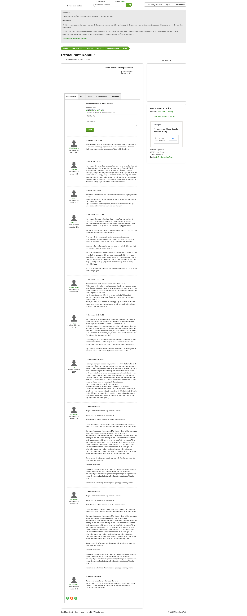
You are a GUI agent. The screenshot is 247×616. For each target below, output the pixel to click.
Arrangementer (102, 96)
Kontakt (89, 612)
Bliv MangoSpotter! (155, 5)
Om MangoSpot (67, 612)
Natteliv (99, 48)
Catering (89, 48)
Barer (125, 48)
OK (173, 138)
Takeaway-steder (112, 48)
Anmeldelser (71, 96)
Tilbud (89, 96)
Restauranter (77, 48)
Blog (76, 612)
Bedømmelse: (91, 108)
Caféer (65, 48)
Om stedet (115, 96)
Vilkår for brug (99, 612)
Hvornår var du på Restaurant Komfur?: (100, 113)
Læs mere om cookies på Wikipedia (75, 39)
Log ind (167, 5)
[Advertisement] (94, 87)
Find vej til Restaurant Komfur (164, 116)
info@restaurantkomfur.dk (164, 157)
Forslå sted (180, 5)
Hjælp (82, 612)
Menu (82, 96)
